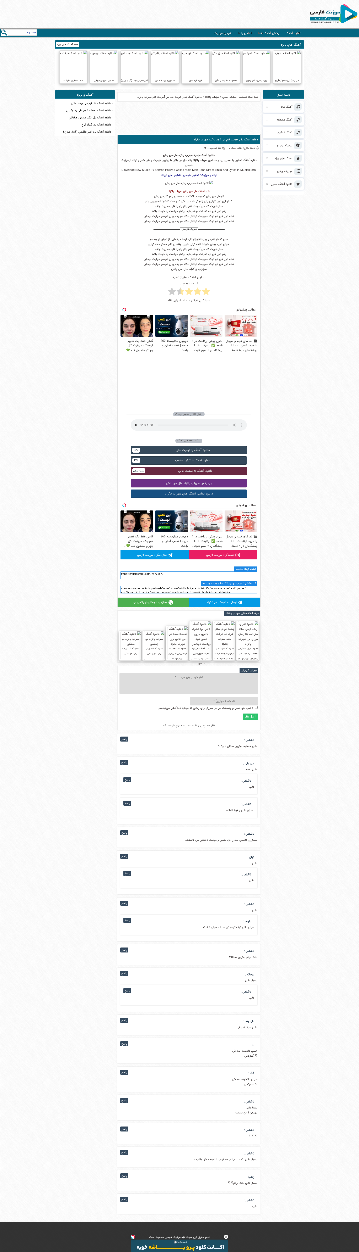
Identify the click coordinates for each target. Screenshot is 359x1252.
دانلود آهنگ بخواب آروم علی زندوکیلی (88, 110)
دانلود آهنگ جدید (204, 155)
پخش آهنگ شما (268, 33)
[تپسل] (133, 1237)
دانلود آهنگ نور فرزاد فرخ (96, 124)
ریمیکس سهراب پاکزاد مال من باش (189, 483)
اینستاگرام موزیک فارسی (220, 555)
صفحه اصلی (229, 97)
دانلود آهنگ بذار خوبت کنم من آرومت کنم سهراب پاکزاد (226, 139)
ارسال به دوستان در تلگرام (222, 602)
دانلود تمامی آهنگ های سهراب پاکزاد (189, 493)
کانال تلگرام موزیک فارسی (152, 555)
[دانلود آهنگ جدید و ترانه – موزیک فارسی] (333, 24)
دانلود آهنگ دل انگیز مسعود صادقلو (90, 117)
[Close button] (226, 1237)
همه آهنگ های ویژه (67, 44)
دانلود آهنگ (293, 33)
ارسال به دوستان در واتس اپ (150, 602)
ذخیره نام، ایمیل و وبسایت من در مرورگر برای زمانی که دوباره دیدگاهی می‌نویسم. (205, 708)
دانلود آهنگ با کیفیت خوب (172, 460)
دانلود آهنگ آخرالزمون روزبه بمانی (91, 103)
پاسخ (124, 739)
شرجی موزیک (222, 33)
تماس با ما (245, 33)
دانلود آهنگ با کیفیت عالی (172, 450)
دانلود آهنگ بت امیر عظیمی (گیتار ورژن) (87, 131)
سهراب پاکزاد (212, 97)
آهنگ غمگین (242, 160)
